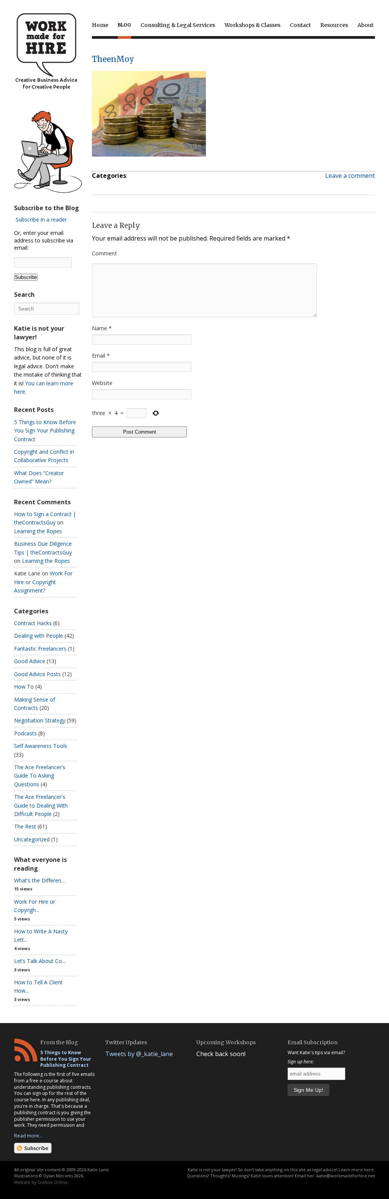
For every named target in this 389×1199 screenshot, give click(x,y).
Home (100, 25)
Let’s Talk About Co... (39, 961)
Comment (104, 253)
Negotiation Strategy (39, 720)
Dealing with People (38, 635)
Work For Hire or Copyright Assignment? (43, 582)
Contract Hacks (33, 623)
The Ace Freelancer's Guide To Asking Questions (39, 775)
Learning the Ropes (38, 531)
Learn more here (356, 1169)
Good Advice (29, 661)
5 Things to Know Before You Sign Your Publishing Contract (45, 430)
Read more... (28, 1135)
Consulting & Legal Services (178, 25)
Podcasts (25, 733)
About (365, 25)
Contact (300, 25)
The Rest (25, 826)
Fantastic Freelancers (40, 648)
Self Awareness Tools (40, 745)
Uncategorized (32, 839)
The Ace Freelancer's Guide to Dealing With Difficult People (41, 805)
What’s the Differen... (39, 880)
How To (24, 686)
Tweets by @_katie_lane (139, 1054)
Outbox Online (53, 1182)
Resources (334, 25)
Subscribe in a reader (41, 219)
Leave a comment (350, 175)
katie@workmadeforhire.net (345, 1175)
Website (102, 382)
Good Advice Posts (37, 674)
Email (101, 355)
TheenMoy (113, 59)
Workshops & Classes (252, 25)
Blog (124, 25)
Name (102, 328)
